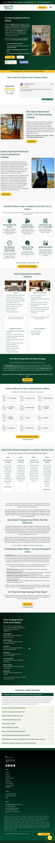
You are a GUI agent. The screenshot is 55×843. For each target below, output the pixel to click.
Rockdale (18, 822)
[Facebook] (6, 765)
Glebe (5, 821)
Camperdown (7, 822)
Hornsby (27, 822)
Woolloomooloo (17, 821)
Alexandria (47, 825)
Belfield (5, 823)
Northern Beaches (46, 816)
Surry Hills (33, 821)
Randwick (45, 818)
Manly (41, 819)
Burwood (48, 823)
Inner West (6, 646)
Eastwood (25, 825)
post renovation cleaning (25, 561)
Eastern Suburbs (8, 818)
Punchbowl (40, 818)
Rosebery (37, 822)
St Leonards (25, 826)
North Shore (15, 818)
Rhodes (16, 825)
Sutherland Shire (16, 816)
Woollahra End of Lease (31, 828)
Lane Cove (34, 818)
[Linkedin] (11, 765)
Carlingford (6, 825)
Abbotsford (22, 819)
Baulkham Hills (32, 826)
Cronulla (11, 819)
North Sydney (22, 828)
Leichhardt (27, 821)
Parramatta (36, 816)
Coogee (36, 825)
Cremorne (32, 822)
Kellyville (42, 822)
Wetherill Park (31, 825)
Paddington (6, 819)
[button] (10, 57)
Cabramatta (37, 823)
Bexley (26, 819)
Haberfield (41, 825)
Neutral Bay (31, 819)
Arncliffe (43, 826)
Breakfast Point (22, 823)
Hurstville (32, 823)
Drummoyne (24, 816)
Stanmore (17, 819)
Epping (20, 818)
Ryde (40, 816)
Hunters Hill (30, 816)
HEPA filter (9, 569)
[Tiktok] (14, 765)
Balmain (22, 822)
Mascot (20, 826)
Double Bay (15, 823)
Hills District (9, 828)
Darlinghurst (10, 821)
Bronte (27, 823)
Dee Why (37, 819)
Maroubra (16, 826)
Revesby (11, 825)
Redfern (6, 826)
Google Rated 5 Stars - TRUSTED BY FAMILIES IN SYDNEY (27, 71)
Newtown (43, 821)
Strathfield (13, 822)
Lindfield (20, 825)
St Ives (23, 821)
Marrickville (10, 816)
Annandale (47, 822)
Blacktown (45, 819)
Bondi (5, 816)
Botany (24, 818)
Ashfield (10, 823)
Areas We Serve (13, 829)
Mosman (38, 821)
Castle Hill (29, 818)
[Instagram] (9, 765)
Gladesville (38, 826)
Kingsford (11, 826)
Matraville (43, 823)
